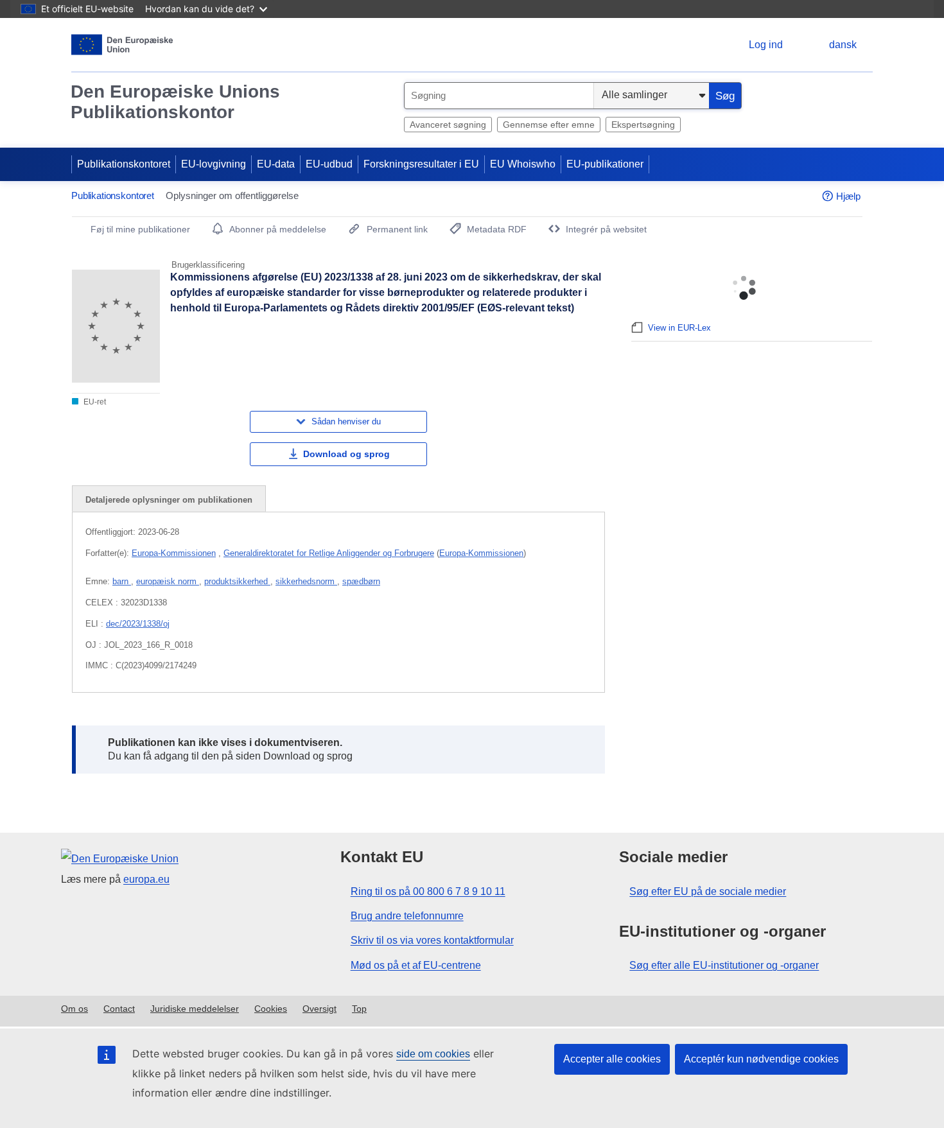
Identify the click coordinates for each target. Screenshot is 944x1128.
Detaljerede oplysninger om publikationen (168, 500)
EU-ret (94, 401)
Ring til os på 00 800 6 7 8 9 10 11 (428, 891)
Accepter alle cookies (612, 1059)
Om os (74, 1008)
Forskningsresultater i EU (421, 164)
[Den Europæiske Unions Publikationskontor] (122, 44)
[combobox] (499, 95)
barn (121, 581)
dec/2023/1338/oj (138, 624)
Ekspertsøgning (643, 124)
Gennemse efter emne (549, 124)
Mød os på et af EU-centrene (416, 965)
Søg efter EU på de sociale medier (707, 891)
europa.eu (146, 879)
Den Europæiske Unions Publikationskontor (175, 102)
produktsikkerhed (237, 581)
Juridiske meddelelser (194, 1008)
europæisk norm (167, 581)
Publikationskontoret (123, 164)
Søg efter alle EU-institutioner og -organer (724, 965)
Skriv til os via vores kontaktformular (432, 940)
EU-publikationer (604, 164)
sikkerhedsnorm (306, 581)
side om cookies (433, 1053)
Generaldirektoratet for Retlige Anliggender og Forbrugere (328, 553)
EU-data (276, 164)
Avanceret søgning (448, 124)
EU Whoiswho (522, 164)
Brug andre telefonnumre (407, 915)
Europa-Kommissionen (174, 553)
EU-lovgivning (213, 164)
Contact (119, 1008)
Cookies (270, 1008)
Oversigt (319, 1008)
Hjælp (848, 196)
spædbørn (361, 581)
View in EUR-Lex (679, 328)
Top (359, 1008)
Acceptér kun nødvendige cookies (761, 1059)
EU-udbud (329, 164)
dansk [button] (843, 44)
